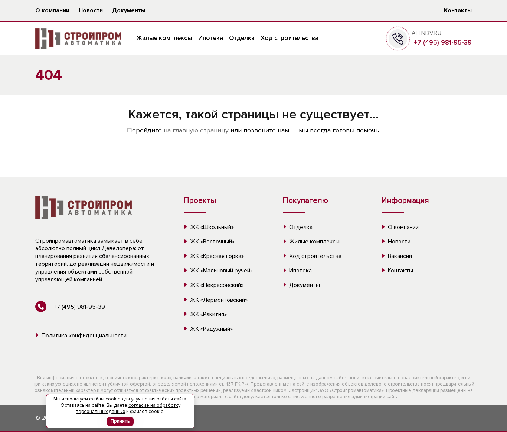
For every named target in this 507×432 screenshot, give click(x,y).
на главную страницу (196, 130)
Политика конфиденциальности (83, 335)
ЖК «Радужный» (211, 329)
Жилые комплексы (164, 38)
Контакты (458, 10)
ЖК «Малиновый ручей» (221, 270)
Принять (120, 421)
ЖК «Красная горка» (216, 256)
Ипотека (210, 38)
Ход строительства (289, 38)
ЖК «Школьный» (211, 227)
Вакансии (399, 256)
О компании (52, 10)
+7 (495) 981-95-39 (442, 42)
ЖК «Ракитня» (208, 314)
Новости (91, 10)
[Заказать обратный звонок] (398, 38)
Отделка (242, 38)
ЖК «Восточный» (212, 241)
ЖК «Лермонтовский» (218, 300)
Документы (128, 10)
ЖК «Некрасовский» (216, 285)
